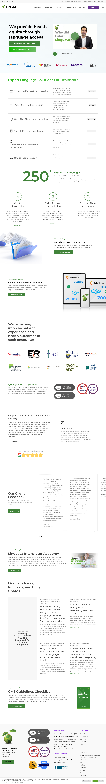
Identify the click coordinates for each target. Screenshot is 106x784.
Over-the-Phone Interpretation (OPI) (66, 734)
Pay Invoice (83, 775)
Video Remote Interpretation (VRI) (65, 739)
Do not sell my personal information (13, 782)
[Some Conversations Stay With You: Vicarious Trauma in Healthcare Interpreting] (83, 658)
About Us (83, 734)
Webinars (83, 767)
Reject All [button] (101, 780)
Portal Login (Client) (60, 757)
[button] (24, 43)
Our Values (83, 739)
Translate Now (91, 131)
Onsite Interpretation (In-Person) (64, 741)
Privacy (82, 770)
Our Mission (84, 736)
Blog (81, 762)
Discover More (91, 158)
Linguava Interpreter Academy (90, 755)
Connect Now (91, 119)
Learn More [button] (17, 225)
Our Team (83, 741)
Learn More (92, 91)
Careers (82, 744)
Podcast (82, 765)
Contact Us (8, 761)
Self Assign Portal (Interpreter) (64, 760)
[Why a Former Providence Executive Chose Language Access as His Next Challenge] (53, 660)
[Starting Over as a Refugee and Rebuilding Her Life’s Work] (83, 613)
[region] (76, 431)
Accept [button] (95, 780)
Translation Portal (60, 762)
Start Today (92, 105)
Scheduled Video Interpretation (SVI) (66, 736)
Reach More (92, 144)
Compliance (84, 773)
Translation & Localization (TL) (64, 749)
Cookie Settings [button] (87, 780)
